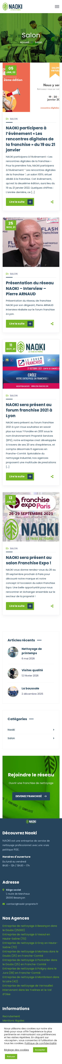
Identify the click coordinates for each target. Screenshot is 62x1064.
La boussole (30, 688)
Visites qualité (32, 670)
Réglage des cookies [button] (16, 1049)
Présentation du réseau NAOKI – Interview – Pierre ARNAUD (30, 288)
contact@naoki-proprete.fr (22, 904)
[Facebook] (52, 177)
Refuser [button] (11, 1056)
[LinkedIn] (52, 198)
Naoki (11, 729)
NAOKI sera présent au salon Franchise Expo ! (29, 560)
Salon (14, 118)
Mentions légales (13, 1020)
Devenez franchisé (29, 796)
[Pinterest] (52, 191)
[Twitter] (52, 184)
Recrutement (11, 1016)
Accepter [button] (40, 1049)
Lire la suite (16, 202)
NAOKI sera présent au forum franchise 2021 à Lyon (29, 410)
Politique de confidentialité (41, 1043)
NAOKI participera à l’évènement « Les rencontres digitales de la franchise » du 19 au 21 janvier (30, 139)
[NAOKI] (12, 6)
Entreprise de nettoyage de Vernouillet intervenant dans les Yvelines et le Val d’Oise (27, 990)
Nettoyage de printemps (32, 651)
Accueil (24, 42)
